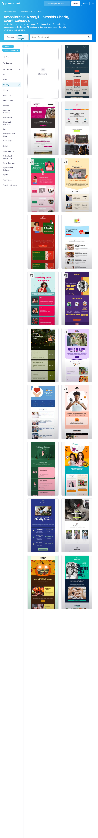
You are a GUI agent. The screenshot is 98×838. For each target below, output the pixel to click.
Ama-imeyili (21, 37)
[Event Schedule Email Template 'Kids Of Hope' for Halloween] (42, 582)
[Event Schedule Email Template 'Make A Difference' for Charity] (76, 71)
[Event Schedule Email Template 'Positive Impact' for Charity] (76, 185)
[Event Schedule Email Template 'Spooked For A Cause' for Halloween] (76, 582)
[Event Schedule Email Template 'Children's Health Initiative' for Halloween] (76, 469)
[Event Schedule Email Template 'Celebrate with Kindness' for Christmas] (42, 469)
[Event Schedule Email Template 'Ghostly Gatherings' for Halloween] (76, 355)
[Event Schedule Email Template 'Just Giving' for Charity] (76, 298)
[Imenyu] (93, 3)
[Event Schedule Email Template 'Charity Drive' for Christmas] (42, 185)
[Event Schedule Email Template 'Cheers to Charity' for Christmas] (42, 242)
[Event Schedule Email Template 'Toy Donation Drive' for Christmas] (42, 298)
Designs (10, 37)
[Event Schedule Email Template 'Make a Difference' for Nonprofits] (76, 242)
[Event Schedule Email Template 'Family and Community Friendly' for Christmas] (42, 355)
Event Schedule (26, 12)
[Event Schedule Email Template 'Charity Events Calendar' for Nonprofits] (42, 412)
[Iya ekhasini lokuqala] (10, 3)
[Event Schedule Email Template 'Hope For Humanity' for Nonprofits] (76, 525)
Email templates (10, 12)
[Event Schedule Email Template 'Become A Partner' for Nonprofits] (76, 128)
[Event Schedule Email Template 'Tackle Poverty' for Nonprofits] (42, 128)
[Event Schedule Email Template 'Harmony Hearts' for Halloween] (76, 412)
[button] (20, 57)
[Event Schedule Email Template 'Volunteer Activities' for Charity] (42, 525)
